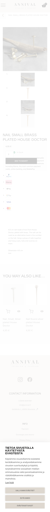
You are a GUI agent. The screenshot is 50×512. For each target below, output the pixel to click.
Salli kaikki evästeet (25, 490)
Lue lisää (9, 482)
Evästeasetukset (25, 506)
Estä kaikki (25, 498)
